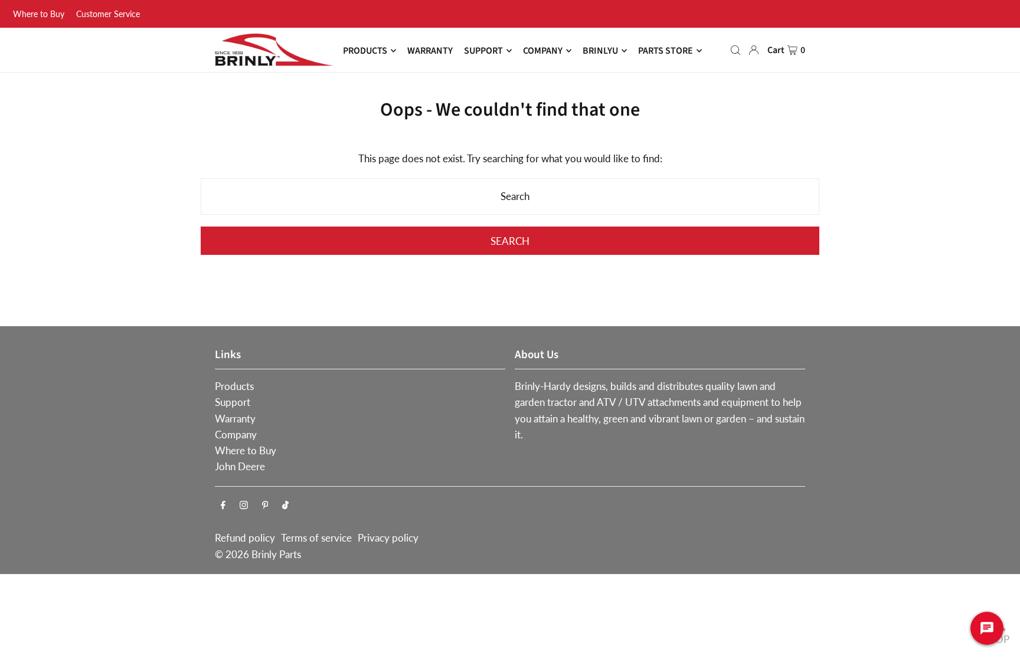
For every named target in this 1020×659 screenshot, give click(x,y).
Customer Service (108, 14)
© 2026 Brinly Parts (258, 554)
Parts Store (665, 50)
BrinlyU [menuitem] (600, 50)
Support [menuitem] (483, 50)
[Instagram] (244, 505)
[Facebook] (223, 505)
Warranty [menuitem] (430, 50)
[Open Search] (735, 50)
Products (234, 386)
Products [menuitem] (365, 50)
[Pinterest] (265, 505)
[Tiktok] (285, 505)
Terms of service (316, 538)
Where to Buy (38, 14)
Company (236, 434)
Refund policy (245, 538)
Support (232, 402)
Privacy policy (388, 538)
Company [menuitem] (543, 50)
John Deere (240, 466)
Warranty (235, 418)
